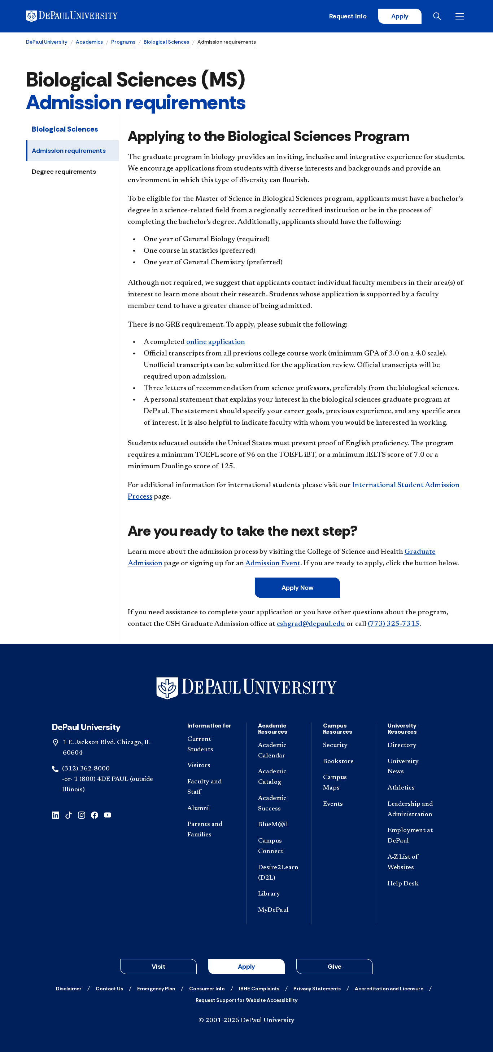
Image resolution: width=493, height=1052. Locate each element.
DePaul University (46, 42)
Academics (89, 42)
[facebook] (94, 814)
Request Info (348, 16)
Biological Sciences (166, 42)
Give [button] (334, 966)
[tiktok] (68, 814)
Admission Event (272, 563)
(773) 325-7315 (393, 624)
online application (215, 342)
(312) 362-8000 (86, 769)
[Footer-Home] (246, 688)
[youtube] (107, 814)
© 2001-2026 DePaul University (246, 1020)
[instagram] (81, 814)
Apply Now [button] (297, 587)
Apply (400, 16)
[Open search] (438, 16)
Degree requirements (64, 171)
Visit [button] (159, 966)
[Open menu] (461, 16)
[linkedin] (55, 814)
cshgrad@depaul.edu (311, 624)
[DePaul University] (82, 16)
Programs (123, 42)
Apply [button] (246, 966)
